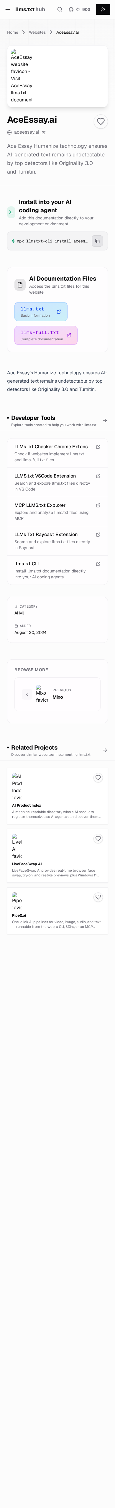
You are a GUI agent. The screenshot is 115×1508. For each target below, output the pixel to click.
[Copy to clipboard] (97, 241)
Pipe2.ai (19, 915)
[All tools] (105, 420)
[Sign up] (103, 9)
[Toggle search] (60, 9)
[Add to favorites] (101, 121)
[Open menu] (7, 9)
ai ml (19, 613)
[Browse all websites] (105, 750)
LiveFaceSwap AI (27, 864)
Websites (37, 32)
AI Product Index (26, 805)
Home (12, 32)
